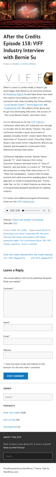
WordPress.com (10, 471)
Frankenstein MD (12, 108)
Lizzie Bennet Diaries (14, 104)
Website (7, 350)
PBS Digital (40, 237)
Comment (8, 288)
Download (38, 219)
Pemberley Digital (14, 94)
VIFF (44, 240)
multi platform (29, 237)
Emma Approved (35, 104)
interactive (44, 233)
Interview (7, 237)
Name (6, 322)
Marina (33, 64)
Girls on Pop (9, 419)
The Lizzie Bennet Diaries (31, 240)
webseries (15, 244)
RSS (15, 223)
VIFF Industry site (25, 201)
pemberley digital (11, 240)
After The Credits (19, 230)
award (38, 230)
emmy (21, 233)
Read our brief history (13, 447)
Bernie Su (46, 230)
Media (19, 237)
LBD (14, 237)
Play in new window (21, 219)
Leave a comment (29, 244)
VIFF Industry (37, 121)
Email (6, 336)
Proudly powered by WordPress (18, 468)
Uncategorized (10, 426)
